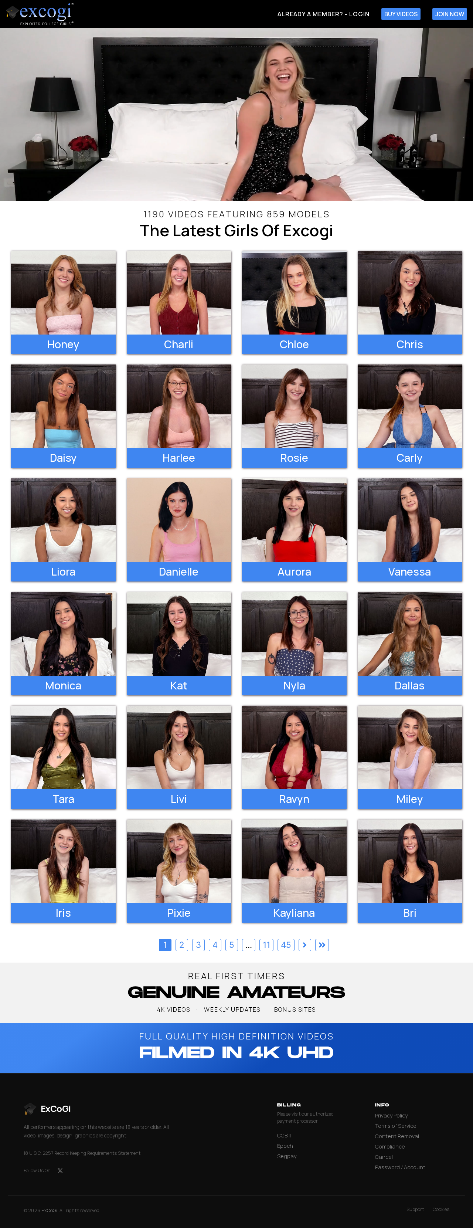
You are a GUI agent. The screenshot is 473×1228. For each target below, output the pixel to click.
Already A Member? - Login (324, 14)
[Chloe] (294, 293)
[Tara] (63, 747)
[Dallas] (410, 634)
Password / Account (400, 1167)
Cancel (384, 1156)
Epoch (285, 1145)
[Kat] (179, 634)
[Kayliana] (294, 861)
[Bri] (410, 861)
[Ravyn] (294, 747)
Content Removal (397, 1136)
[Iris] (63, 861)
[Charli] (179, 293)
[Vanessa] (410, 520)
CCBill (284, 1135)
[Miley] (410, 747)
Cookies (441, 1209)
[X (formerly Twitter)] (60, 1170)
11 (266, 945)
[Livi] (179, 747)
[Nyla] (294, 634)
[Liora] (63, 520)
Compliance (390, 1146)
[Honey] (63, 293)
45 (286, 945)
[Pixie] (179, 861)
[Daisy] (63, 406)
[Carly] (410, 406)
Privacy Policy (391, 1115)
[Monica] (63, 634)
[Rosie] (294, 406)
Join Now (449, 14)
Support (415, 1209)
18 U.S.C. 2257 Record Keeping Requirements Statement (82, 1153)
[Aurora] (294, 520)
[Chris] (410, 293)
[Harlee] (179, 406)
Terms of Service (395, 1125)
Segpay (286, 1156)
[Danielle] (179, 520)
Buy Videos (401, 14)
